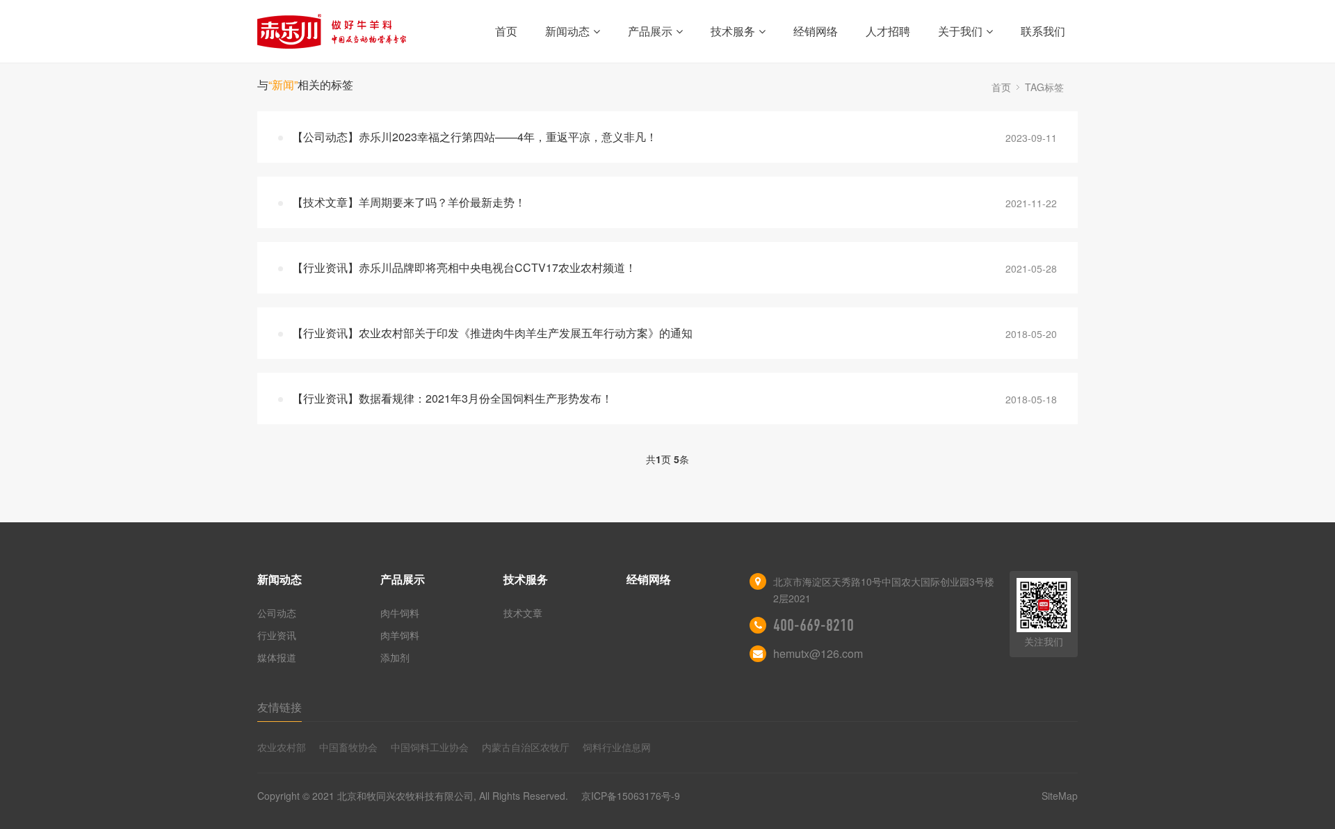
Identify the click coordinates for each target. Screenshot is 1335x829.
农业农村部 (281, 747)
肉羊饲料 (399, 635)
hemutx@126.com (818, 653)
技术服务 (733, 31)
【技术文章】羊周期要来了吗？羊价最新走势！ (409, 202)
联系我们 (1043, 31)
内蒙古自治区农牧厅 (525, 747)
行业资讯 (276, 635)
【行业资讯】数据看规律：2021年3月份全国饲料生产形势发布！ (452, 398)
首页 (506, 31)
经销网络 (815, 31)
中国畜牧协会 (348, 747)
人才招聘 (888, 31)
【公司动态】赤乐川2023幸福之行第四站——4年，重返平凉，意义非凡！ (474, 137)
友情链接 (279, 707)
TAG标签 (1044, 87)
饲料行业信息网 (617, 747)
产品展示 (650, 31)
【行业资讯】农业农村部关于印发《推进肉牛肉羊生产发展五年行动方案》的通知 (492, 333)
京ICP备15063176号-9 (630, 796)
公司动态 (276, 613)
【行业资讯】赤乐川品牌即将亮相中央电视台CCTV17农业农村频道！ (464, 267)
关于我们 (960, 31)
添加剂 (395, 657)
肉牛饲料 (399, 613)
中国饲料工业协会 (430, 747)
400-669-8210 (813, 625)
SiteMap (1060, 796)
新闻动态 (567, 31)
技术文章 (522, 613)
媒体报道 (276, 657)
